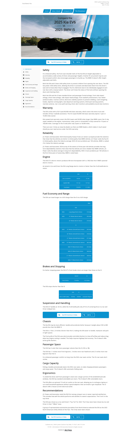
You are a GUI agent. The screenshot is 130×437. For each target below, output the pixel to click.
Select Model (56, 11)
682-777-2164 (105, 5)
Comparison (28, 69)
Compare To (67, 11)
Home (47, 11)
